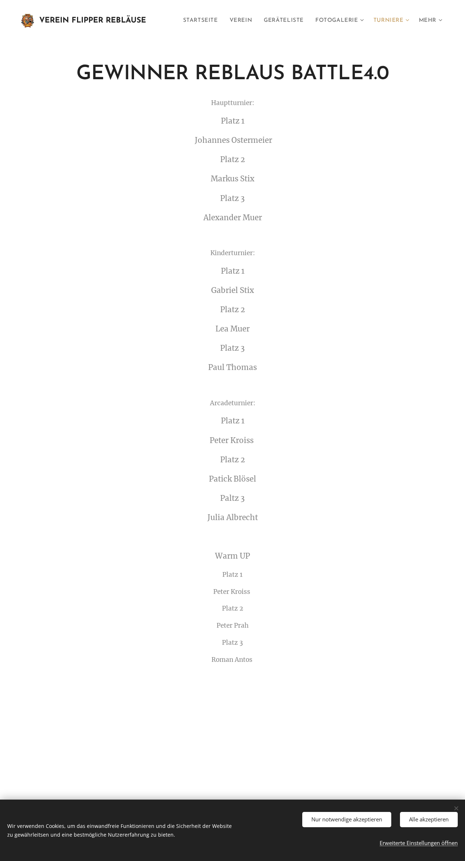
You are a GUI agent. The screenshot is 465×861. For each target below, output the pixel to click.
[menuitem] (202, 21)
